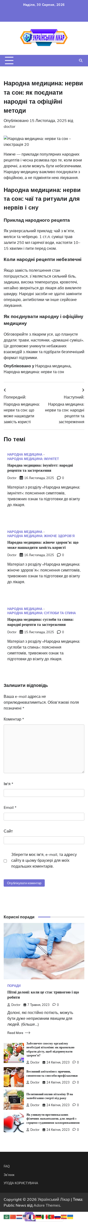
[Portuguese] (51, 1216)
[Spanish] (64, 1216)
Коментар (14, 719)
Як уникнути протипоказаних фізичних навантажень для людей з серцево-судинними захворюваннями (52, 1118)
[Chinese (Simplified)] (13, 1216)
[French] (32, 1216)
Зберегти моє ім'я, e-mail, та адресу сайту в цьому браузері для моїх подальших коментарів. (44, 860)
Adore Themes (46, 1205)
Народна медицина (52, 365)
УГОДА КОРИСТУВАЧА (21, 1183)
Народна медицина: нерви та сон (34, 371)
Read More (15, 1033)
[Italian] (45, 1216)
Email (10, 807)
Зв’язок (9, 1175)
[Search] (80, 60)
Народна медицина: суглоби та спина (41, 613)
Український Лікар (54, 1199)
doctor (9, 126)
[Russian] (58, 1216)
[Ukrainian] (70, 1216)
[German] (38, 1216)
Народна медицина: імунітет (33, 459)
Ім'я (8, 783)
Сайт (8, 831)
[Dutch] (19, 1216)
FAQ (7, 1166)
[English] (26, 1216)
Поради (14, 985)
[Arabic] (7, 1216)
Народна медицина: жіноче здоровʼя (41, 536)
